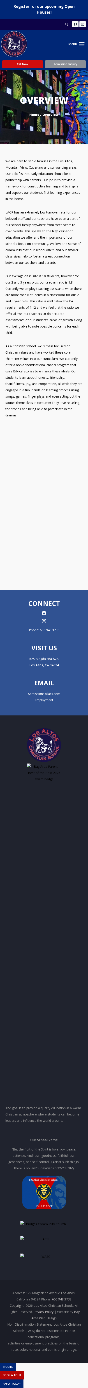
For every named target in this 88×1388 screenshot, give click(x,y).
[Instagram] (82, 24)
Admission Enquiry (65, 64)
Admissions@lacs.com (44, 694)
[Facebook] (75, 24)
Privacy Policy (43, 1312)
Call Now (22, 64)
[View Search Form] (66, 24)
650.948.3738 (49, 630)
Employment (44, 700)
